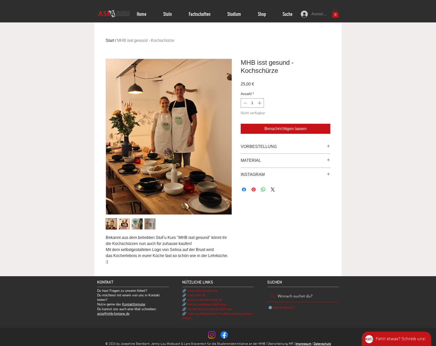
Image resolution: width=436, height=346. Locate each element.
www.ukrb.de (196, 295)
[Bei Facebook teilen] (244, 189)
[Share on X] (273, 189)
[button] (167, 14)
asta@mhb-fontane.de (113, 314)
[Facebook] (224, 335)
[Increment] (260, 103)
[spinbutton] (252, 103)
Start (110, 40)
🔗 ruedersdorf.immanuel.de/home (207, 309)
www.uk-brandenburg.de (204, 300)
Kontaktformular (133, 304)
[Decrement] (244, 103)
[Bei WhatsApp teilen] (263, 189)
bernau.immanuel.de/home (206, 304)
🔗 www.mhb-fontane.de (199, 291)
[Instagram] (212, 335)
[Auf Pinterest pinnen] (254, 189)
